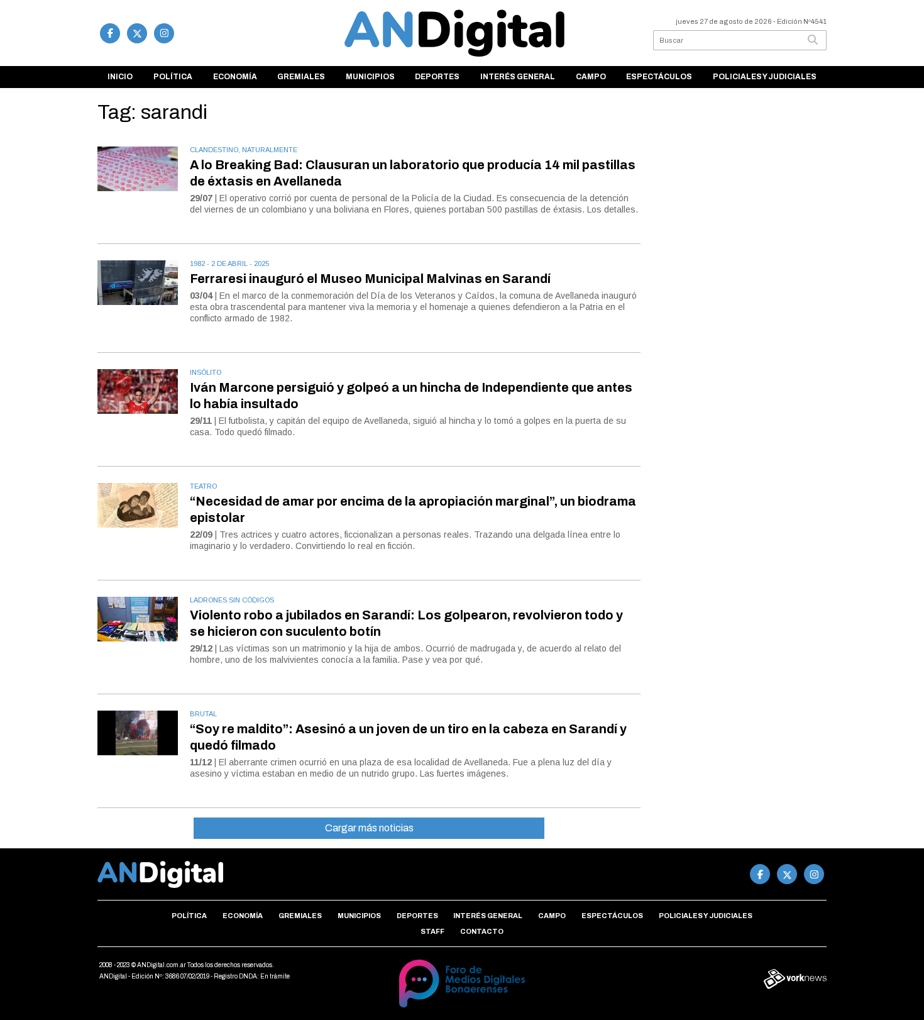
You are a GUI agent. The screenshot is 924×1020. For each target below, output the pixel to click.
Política (172, 76)
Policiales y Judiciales (765, 76)
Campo (591, 76)
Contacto (481, 931)
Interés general (517, 76)
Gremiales (301, 76)
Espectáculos (659, 76)
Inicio (120, 76)
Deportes (437, 76)
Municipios (370, 76)
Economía (235, 76)
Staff (432, 931)
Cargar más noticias (369, 828)
